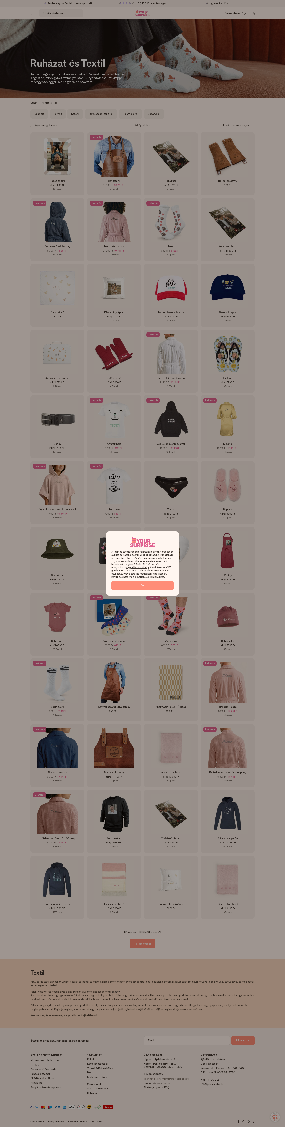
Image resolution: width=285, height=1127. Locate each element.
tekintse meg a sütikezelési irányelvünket (141, 576)
